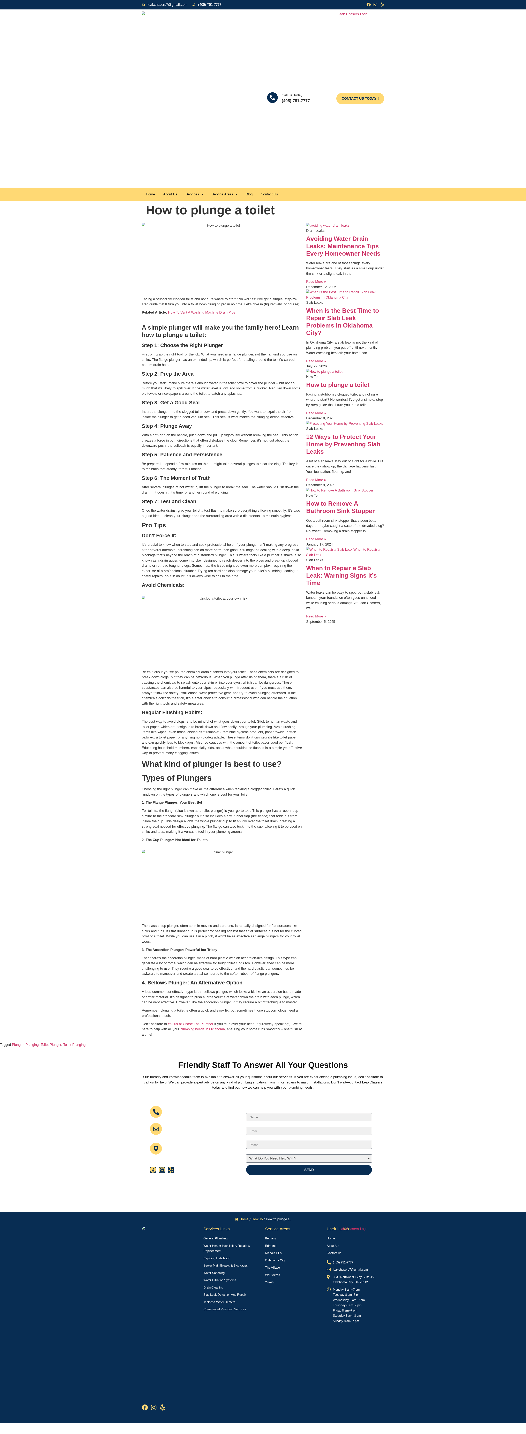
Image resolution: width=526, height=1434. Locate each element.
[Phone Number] (156, 1112)
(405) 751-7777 (296, 100)
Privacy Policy (312, 1428)
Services (192, 194)
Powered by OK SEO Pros (367, 1428)
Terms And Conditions (258, 1428)
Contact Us (269, 194)
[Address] (156, 1149)
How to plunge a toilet (337, 384)
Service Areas (222, 194)
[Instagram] (375, 5)
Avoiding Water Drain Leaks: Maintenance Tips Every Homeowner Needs (343, 246)
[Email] (156, 1129)
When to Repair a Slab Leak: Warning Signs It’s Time (341, 575)
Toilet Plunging (74, 1045)
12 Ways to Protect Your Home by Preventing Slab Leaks (343, 444)
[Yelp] (382, 5)
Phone (251, 1139)
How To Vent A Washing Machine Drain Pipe (201, 312)
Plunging (32, 1045)
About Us (170, 194)
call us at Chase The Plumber (190, 1024)
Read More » (316, 282)
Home (150, 194)
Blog (249, 194)
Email (171, 1126)
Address (174, 1143)
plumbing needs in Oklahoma (202, 1029)
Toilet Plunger (51, 1045)
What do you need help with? (268, 1152)
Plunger (17, 1045)
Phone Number (181, 1109)
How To (257, 1219)
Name (250, 1111)
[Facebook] (369, 5)
